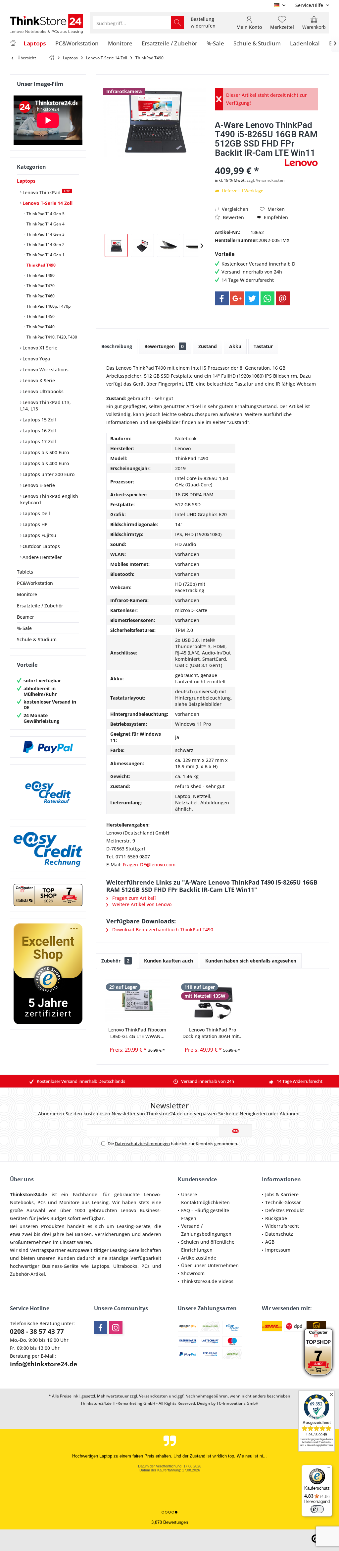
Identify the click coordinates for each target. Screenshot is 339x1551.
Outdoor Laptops (40, 546)
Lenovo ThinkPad (45, 192)
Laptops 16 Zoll (38, 430)
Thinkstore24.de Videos (207, 1281)
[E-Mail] (283, 298)
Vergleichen (234, 209)
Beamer (25, 617)
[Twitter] (252, 298)
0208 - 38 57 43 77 (37, 1331)
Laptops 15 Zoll (38, 419)
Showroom (193, 1273)
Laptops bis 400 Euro (45, 463)
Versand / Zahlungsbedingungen (206, 1230)
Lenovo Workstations (45, 369)
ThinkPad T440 (40, 327)
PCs (41, 1202)
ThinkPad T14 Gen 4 (45, 224)
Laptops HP (34, 524)
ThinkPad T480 (40, 275)
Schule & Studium (37, 639)
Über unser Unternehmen (210, 1265)
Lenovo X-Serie (38, 380)
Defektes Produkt (284, 1210)
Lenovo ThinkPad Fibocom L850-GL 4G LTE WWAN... (137, 1032)
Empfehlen (275, 217)
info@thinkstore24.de (43, 1364)
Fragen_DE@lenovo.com (149, 864)
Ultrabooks (125, 1266)
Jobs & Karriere (282, 1194)
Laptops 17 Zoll (38, 441)
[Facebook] (222, 298)
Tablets (25, 572)
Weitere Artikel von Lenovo (141, 904)
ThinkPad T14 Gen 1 (45, 255)
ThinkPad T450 (40, 316)
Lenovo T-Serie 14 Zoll (47, 203)
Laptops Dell (35, 513)
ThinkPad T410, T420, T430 (51, 337)
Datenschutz (279, 1234)
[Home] (13, 43)
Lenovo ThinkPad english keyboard (49, 499)
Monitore (27, 594)
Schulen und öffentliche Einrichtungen (207, 1246)
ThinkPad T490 (40, 265)
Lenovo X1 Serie (39, 347)
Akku (235, 346)
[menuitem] (309, 5)
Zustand (207, 346)
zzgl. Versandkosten (266, 180)
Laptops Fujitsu (38, 535)
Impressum (277, 1250)
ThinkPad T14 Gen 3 (45, 234)
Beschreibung (116, 346)
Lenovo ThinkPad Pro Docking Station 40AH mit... (212, 1032)
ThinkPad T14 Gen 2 (45, 244)
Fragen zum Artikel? (133, 898)
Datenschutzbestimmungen (142, 1144)
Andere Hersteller (41, 557)
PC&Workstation (35, 583)
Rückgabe (276, 1218)
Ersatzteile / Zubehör (40, 605)
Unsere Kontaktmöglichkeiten (205, 1198)
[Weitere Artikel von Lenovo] (301, 162)
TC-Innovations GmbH (238, 1403)
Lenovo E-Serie (38, 485)
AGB (269, 1242)
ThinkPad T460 (40, 296)
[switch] (317, 1509)
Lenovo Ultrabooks (42, 391)
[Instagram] (115, 1327)
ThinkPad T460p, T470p (48, 306)
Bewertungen (164, 346)
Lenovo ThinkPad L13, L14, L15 (45, 405)
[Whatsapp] (267, 298)
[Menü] (328, 1469)
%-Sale (24, 628)
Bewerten (232, 217)
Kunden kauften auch (168, 961)
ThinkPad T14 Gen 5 (45, 214)
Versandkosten (153, 1396)
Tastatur (263, 346)
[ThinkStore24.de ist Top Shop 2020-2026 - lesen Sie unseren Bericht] (318, 1352)
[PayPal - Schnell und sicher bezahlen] (48, 747)
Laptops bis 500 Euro (45, 452)
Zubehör (115, 961)
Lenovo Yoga (35, 358)
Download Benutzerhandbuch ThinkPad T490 (162, 929)
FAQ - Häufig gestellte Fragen (205, 1214)
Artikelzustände (198, 1258)
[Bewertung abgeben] (249, 161)
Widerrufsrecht (282, 1226)
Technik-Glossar (283, 1202)
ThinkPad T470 (40, 285)
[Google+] (237, 298)
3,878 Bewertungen (169, 1522)
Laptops (26, 181)
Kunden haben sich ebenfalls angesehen (250, 961)
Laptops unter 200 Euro (47, 474)
